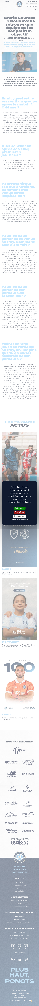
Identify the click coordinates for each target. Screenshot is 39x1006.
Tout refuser (19, 512)
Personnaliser (19, 516)
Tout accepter (19, 508)
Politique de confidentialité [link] (19, 519)
